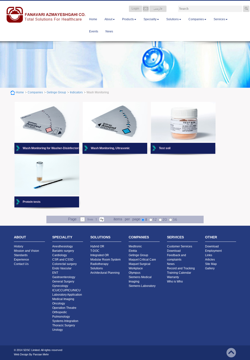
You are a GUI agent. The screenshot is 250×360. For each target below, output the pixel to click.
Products (128, 19)
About (108, 19)
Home (93, 19)
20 (164, 220)
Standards (21, 255)
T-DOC (94, 251)
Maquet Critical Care (142, 259)
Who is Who (175, 281)
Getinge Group (56, 92)
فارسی (158, 8)
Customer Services (179, 246)
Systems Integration (65, 321)
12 (155, 220)
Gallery (210, 268)
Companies (196, 19)
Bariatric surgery (63, 251)
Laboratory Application (67, 294)
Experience (21, 259)
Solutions (172, 19)
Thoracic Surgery (63, 325)
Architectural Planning (105, 272)
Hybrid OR (97, 246)
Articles (210, 259)
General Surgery (63, 281)
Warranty (173, 277)
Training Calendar (179, 272)
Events (93, 31)
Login (135, 8)
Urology (57, 329)
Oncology (58, 303)
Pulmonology (61, 316)
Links (208, 255)
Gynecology (60, 286)
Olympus (134, 272)
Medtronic (135, 246)
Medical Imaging (63, 299)
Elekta (133, 251)
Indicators (76, 92)
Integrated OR (99, 255)
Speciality (150, 19)
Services (219, 19)
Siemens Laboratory (142, 286)
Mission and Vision (26, 251)
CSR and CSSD (62, 259)
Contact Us (21, 264)
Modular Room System (105, 259)
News (109, 31)
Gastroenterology (63, 277)
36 (175, 220)
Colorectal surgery (64, 264)
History (18, 246)
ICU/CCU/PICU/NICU (66, 290)
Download (174, 251)
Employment (213, 251)
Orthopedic (59, 312)
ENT (55, 272)
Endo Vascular (62, 268)
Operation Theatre (64, 308)
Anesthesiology (62, 246)
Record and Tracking (181, 268)
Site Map (211, 264)
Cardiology (59, 255)
